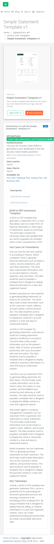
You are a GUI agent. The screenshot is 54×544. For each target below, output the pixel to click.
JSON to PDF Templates (18, 35)
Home (6, 32)
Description (16, 190)
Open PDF (14, 112)
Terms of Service (11, 538)
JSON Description (19, 202)
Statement (11, 94)
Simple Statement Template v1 (23, 38)
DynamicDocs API (21, 32)
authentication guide (25, 155)
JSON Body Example (20, 196)
